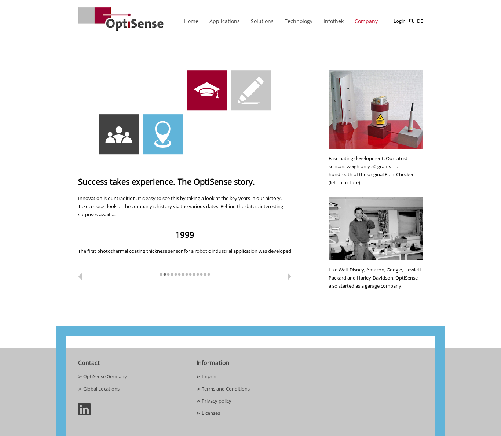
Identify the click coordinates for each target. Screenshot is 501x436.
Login (400, 21)
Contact (89, 363)
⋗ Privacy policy (214, 401)
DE (420, 21)
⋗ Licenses (208, 413)
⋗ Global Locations (99, 388)
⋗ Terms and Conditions (223, 388)
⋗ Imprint (207, 376)
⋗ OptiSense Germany (102, 376)
